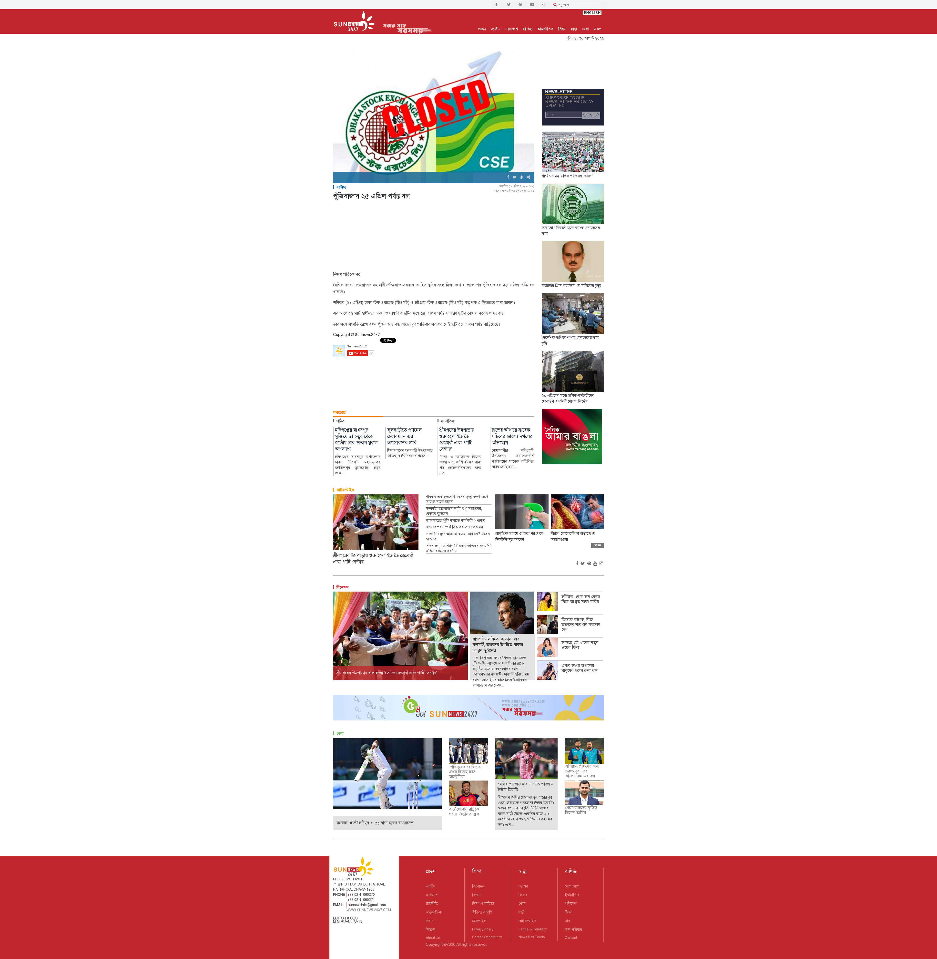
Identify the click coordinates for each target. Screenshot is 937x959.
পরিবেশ (570, 903)
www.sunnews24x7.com (368, 910)
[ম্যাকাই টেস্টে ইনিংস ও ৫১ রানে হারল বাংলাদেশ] (387, 773)
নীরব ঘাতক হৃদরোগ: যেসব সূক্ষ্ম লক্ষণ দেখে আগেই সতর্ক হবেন (457, 499)
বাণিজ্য (528, 28)
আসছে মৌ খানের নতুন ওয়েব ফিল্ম (580, 645)
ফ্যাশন (523, 886)
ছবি (567, 920)
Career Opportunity (487, 937)
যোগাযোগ (572, 886)
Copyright (434, 944)
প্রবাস (430, 920)
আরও (597, 545)
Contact (571, 938)
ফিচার (523, 894)
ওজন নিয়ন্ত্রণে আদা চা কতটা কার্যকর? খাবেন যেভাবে (458, 537)
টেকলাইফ (479, 920)
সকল (597, 28)
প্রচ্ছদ (482, 28)
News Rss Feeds (532, 937)
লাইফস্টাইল (345, 489)
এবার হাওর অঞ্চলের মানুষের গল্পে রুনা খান (579, 668)
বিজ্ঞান (430, 929)
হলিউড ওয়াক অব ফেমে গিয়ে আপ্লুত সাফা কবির (580, 599)
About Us (433, 938)
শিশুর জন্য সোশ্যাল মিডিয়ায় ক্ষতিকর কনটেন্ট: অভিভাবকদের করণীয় (459, 548)
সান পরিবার (573, 929)
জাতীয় (495, 28)
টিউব (568, 912)
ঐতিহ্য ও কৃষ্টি (482, 912)
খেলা (585, 28)
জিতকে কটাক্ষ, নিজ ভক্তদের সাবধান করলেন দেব (580, 624)
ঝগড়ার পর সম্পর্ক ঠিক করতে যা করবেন (454, 527)
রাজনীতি (432, 903)
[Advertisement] (433, 236)
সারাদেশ (511, 28)
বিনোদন (342, 587)
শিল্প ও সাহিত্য (483, 903)
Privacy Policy (482, 929)
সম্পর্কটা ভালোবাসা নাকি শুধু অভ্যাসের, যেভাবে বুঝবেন (454, 511)
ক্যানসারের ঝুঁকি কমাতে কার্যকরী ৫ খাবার (455, 520)
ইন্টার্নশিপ (572, 894)
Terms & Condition (533, 929)
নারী (522, 912)
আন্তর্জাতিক (545, 28)
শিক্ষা (562, 28)
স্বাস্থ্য (573, 28)
